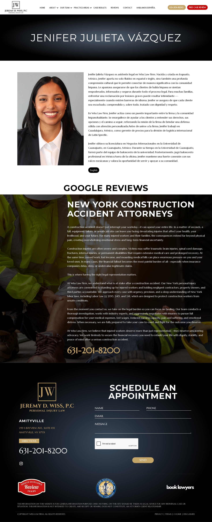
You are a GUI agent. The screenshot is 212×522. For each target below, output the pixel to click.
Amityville (31, 421)
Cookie (177, 514)
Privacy (159, 514)
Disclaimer (189, 514)
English (93, 170)
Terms (168, 514)
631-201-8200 (93, 350)
